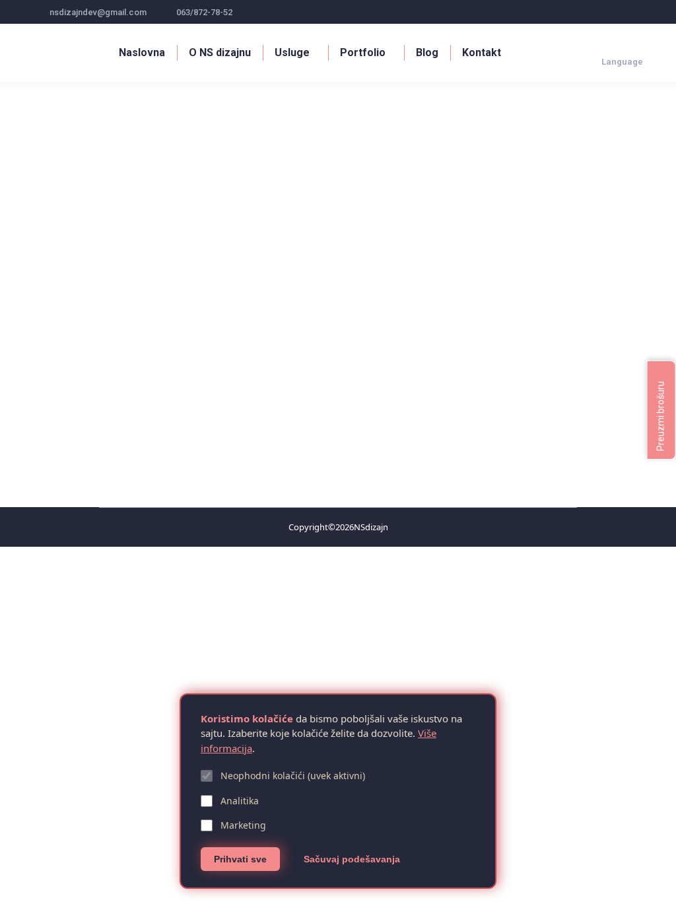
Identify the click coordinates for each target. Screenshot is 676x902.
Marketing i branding (299, 413)
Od (371, 413)
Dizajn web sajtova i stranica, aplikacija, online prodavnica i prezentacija (267, 391)
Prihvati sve (240, 859)
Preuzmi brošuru (661, 415)
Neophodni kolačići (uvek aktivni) (292, 775)
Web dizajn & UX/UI (87, 413)
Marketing (243, 825)
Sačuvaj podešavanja (352, 859)
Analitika (239, 800)
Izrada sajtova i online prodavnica (192, 413)
